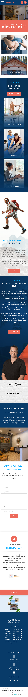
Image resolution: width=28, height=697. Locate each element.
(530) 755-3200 (14, 668)
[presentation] (4, 393)
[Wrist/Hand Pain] (4, 211)
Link (14, 112)
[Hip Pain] (12, 214)
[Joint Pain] (15, 206)
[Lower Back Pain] (15, 212)
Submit (14, 516)
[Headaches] (5, 199)
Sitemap (16, 692)
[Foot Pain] (24, 229)
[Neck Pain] (7, 202)
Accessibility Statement (14, 690)
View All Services (14, 94)
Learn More (14, 271)
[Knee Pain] (6, 217)
